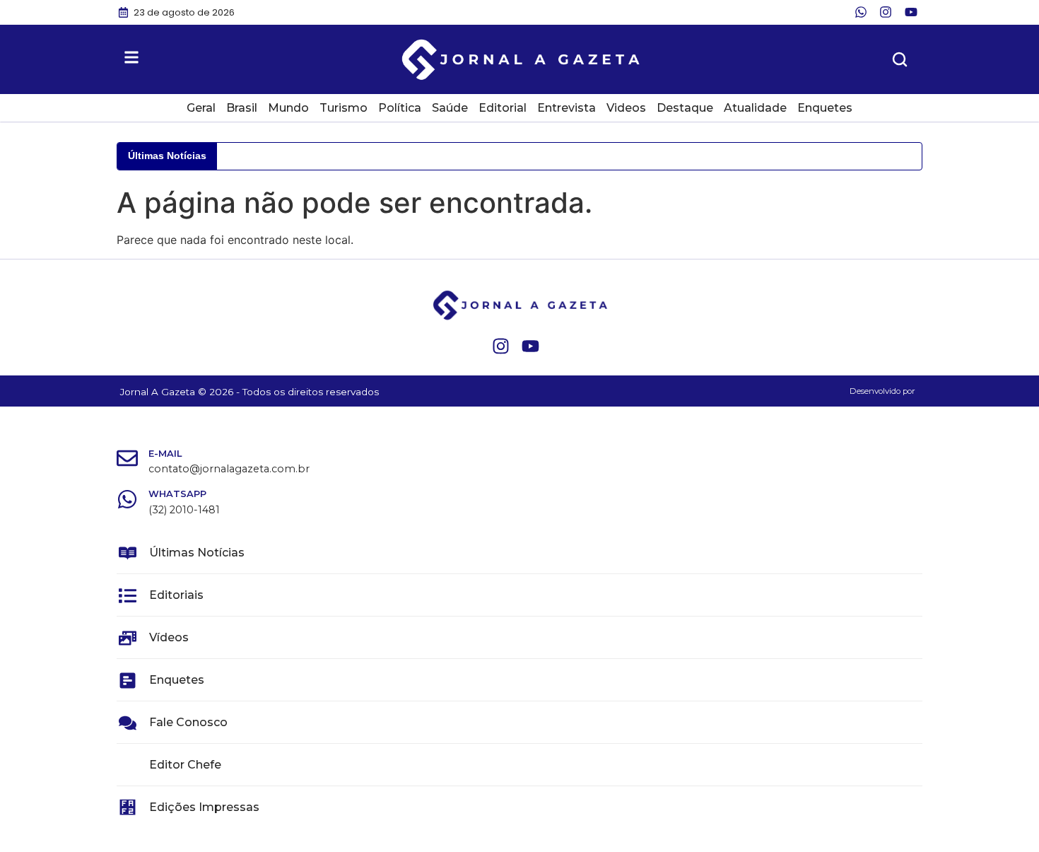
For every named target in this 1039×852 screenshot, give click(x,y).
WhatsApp (177, 493)
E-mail (165, 453)
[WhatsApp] (127, 499)
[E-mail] (127, 458)
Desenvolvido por (882, 391)
